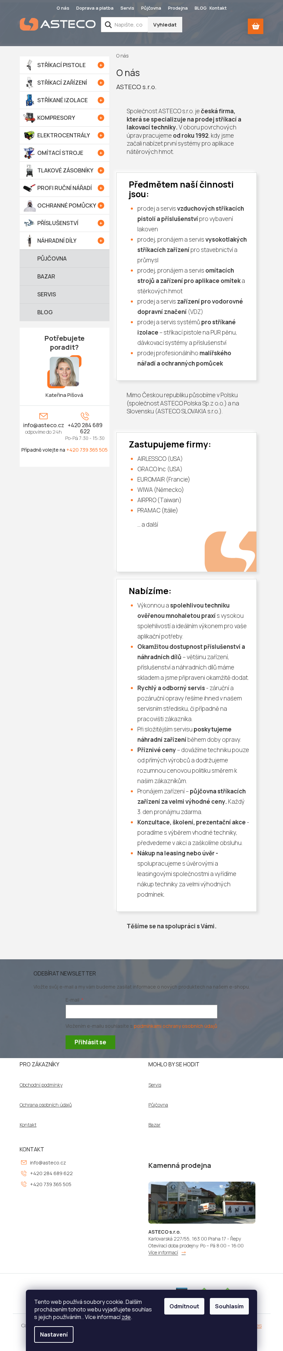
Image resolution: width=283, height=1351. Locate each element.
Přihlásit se (90, 1042)
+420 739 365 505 (87, 449)
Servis (127, 8)
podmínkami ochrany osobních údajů (175, 1026)
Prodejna (178, 8)
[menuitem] (64, 65)
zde (126, 1317)
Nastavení (54, 1334)
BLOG (201, 8)
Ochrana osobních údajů (46, 1104)
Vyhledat (165, 24)
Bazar (154, 1124)
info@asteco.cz (43, 425)
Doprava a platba (95, 8)
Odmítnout (184, 1306)
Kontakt (218, 8)
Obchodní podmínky (41, 1085)
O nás (63, 8)
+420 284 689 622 (85, 428)
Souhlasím (229, 1306)
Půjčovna (151, 8)
